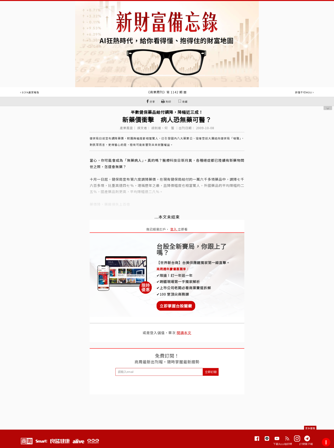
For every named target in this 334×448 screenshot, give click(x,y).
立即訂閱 (210, 372)
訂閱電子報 (306, 444)
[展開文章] (185, 92)
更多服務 (310, 428)
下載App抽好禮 (282, 444)
